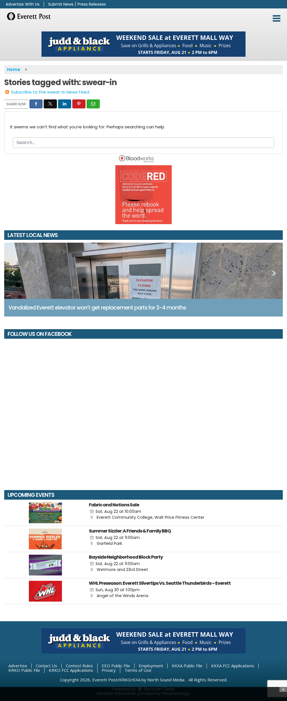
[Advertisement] (143, 44)
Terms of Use (137, 670)
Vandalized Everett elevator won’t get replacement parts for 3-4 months (97, 307)
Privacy (109, 670)
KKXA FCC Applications (232, 665)
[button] (276, 18)
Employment (151, 665)
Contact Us (46, 665)
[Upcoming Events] (45, 512)
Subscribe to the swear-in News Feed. (50, 92)
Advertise (17, 665)
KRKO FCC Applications (71, 670)
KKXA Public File (187, 665)
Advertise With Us (23, 4)
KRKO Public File (24, 670)
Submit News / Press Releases (77, 4)
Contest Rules (79, 665)
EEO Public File (116, 665)
